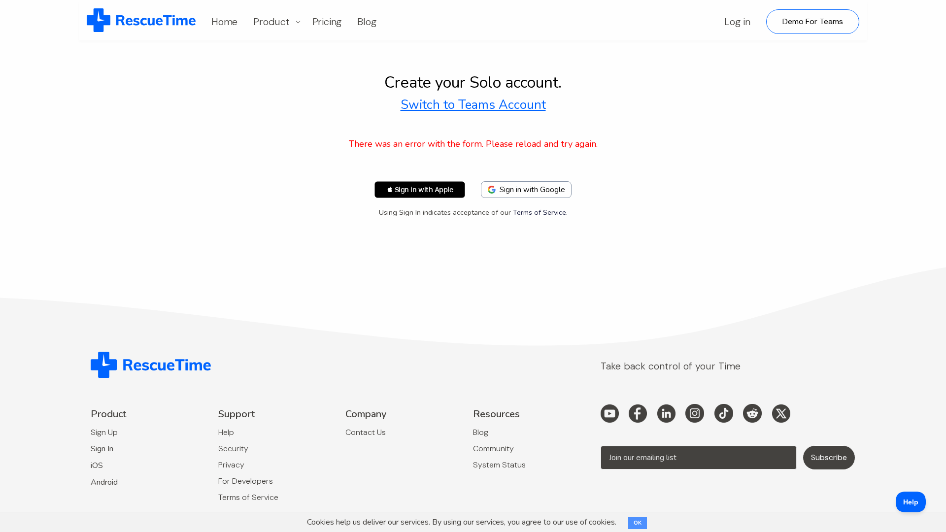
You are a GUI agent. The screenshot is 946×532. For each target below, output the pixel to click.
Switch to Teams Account (473, 104)
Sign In (102, 448)
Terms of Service (539, 212)
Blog (366, 21)
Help (226, 432)
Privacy (231, 465)
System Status (499, 465)
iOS (97, 465)
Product (271, 21)
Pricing (327, 21)
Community (493, 448)
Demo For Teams (812, 21)
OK (638, 523)
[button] (419, 189)
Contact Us (365, 432)
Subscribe (829, 457)
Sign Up (104, 432)
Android (104, 482)
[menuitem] (141, 20)
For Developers (245, 481)
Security (233, 448)
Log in (737, 21)
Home (224, 21)
